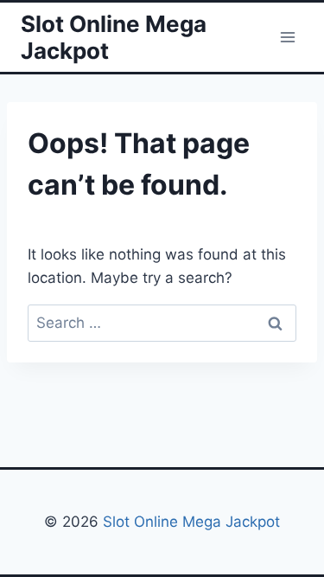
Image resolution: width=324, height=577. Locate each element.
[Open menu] (287, 36)
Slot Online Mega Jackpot (189, 521)
